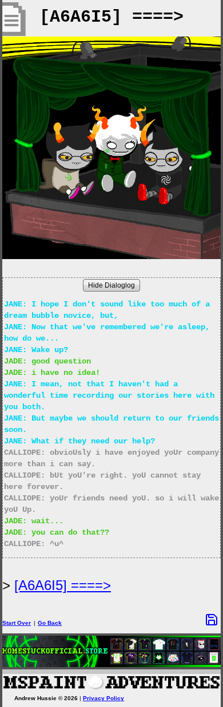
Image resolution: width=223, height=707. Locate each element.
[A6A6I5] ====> (62, 585)
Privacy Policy (103, 698)
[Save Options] (211, 620)
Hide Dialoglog (111, 285)
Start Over (16, 623)
